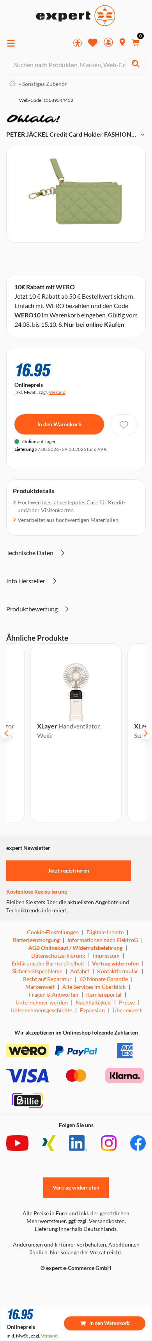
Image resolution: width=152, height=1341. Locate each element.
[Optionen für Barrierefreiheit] (77, 43)
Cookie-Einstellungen (53, 932)
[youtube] (17, 1143)
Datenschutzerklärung (58, 955)
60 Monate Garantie (104, 979)
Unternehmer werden (42, 1002)
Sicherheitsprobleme (37, 971)
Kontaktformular (117, 971)
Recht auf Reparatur (47, 979)
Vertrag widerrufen (115, 963)
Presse (127, 1002)
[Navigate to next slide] (146, 733)
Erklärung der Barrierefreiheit (48, 963)
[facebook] (138, 1143)
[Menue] (11, 43)
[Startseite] (12, 83)
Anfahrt (79, 971)
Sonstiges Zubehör (43, 83)
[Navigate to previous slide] (6, 733)
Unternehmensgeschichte (41, 1010)
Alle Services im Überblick (93, 986)
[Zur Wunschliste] (92, 42)
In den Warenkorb (59, 424)
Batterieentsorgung (36, 940)
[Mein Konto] (108, 43)
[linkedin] (78, 1143)
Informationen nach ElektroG (102, 940)
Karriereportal (104, 994)
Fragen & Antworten (53, 994)
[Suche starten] (135, 64)
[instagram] (109, 1143)
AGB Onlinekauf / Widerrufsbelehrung (75, 947)
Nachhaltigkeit (93, 1002)
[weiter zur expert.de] (37, 1284)
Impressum (106, 955)
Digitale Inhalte (105, 932)
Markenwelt (40, 986)
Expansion (92, 1010)
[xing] (48, 1143)
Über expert (127, 1010)
